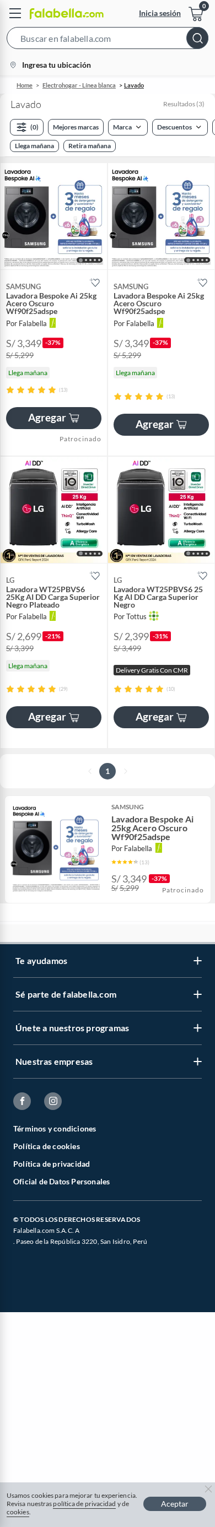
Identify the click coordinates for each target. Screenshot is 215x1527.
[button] (107, 40)
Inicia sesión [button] (160, 13)
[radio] (10, 390)
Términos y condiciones (54, 1128)
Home (25, 85)
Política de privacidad (51, 1163)
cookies (18, 1512)
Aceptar (175, 1503)
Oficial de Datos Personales (61, 1181)
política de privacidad (84, 1503)
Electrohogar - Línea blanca (79, 85)
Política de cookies (46, 1146)
